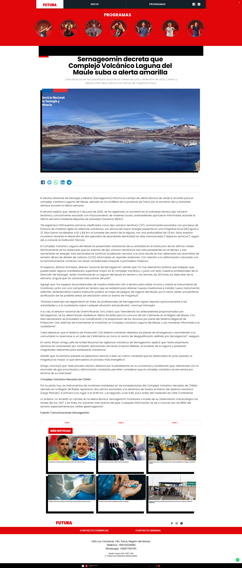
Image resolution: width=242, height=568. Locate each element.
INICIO (95, 4)
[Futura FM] (43, 28)
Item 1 (67, 423)
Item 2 (121, 423)
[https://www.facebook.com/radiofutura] (194, 8)
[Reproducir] (239, 3)
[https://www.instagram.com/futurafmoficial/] (199, 8)
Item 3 (174, 423)
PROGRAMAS (157, 4)
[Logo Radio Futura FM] (50, 6)
